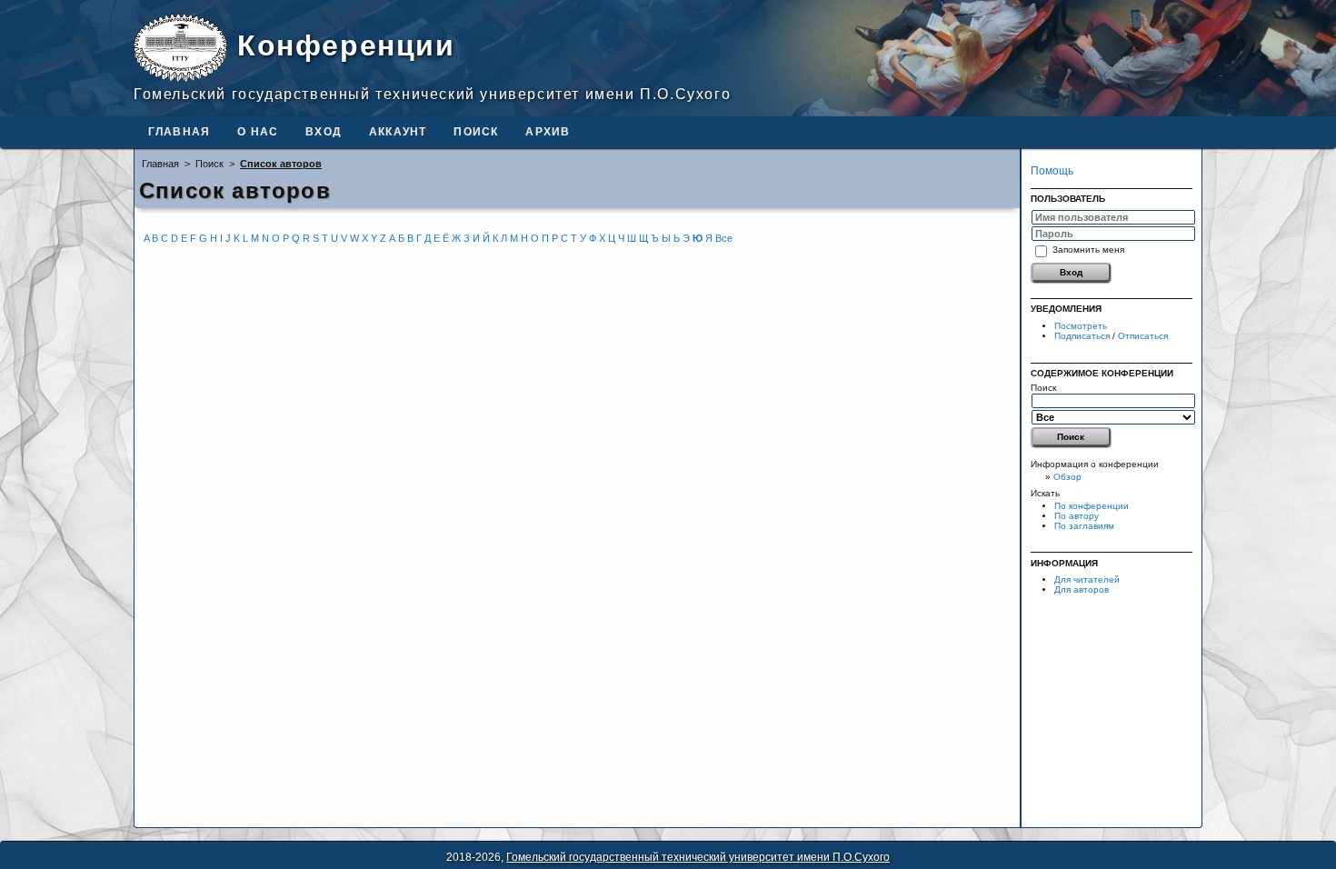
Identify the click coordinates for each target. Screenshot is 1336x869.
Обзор (1067, 477)
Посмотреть (1080, 326)
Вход (323, 131)
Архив (547, 131)
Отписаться (1143, 336)
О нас (257, 131)
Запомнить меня (1088, 249)
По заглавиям (1084, 526)
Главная (179, 131)
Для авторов (1081, 589)
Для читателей (1087, 579)
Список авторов (281, 163)
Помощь (1052, 171)
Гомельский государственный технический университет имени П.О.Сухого (698, 857)
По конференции (1091, 506)
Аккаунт (397, 131)
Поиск (476, 131)
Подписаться (1082, 336)
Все (724, 238)
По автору (1076, 516)
